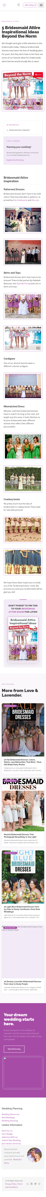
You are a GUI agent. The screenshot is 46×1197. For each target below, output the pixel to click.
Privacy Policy (11, 1184)
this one (35, 200)
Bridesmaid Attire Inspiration (18, 130)
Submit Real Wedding (11, 1140)
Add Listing (29, 5)
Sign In (18, 5)
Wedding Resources (10, 1114)
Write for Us (7, 1130)
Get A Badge (7, 1134)
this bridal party (20, 200)
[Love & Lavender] (4, 5)
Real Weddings (8, 1117)
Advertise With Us (10, 1137)
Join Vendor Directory (11, 1143)
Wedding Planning (10, 1120)
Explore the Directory (15, 160)
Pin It (39, 75)
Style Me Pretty (23, 283)
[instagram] (39, 1183)
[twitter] (27, 1183)
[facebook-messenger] (35, 1183)
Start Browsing (14, 1049)
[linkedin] (31, 1183)
